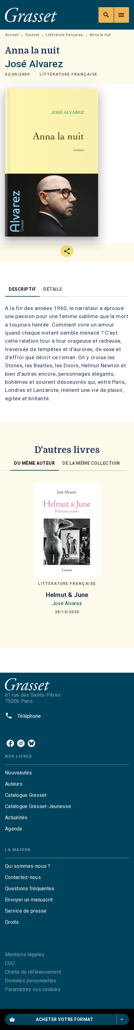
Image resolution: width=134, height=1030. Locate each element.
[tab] (22, 289)
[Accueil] (31, 15)
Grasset (32, 35)
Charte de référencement (33, 972)
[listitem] (10, 743)
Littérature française (64, 35)
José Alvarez (34, 64)
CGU (10, 963)
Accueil (12, 35)
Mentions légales (24, 954)
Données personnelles (30, 981)
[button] (68, 74)
